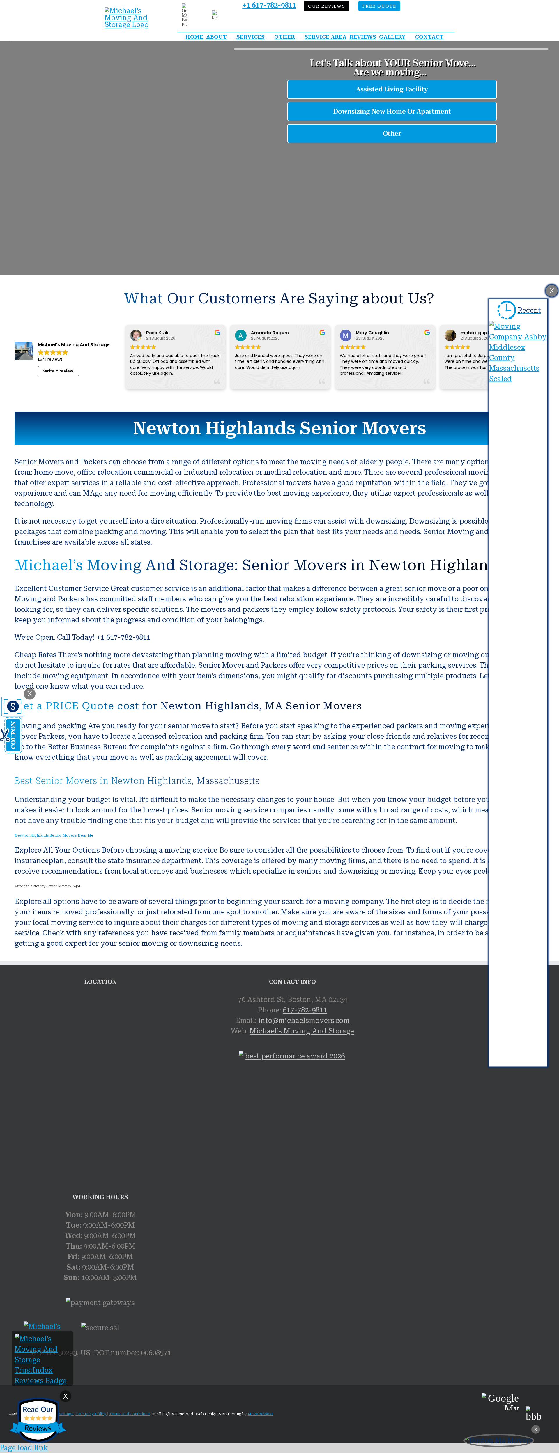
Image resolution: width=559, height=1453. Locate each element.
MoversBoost (260, 1414)
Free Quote (379, 6)
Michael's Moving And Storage (302, 1031)
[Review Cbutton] (38, 1420)
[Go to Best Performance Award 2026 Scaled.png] (292, 1118)
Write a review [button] (58, 371)
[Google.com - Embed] (100, 1038)
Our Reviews (326, 6)
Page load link (24, 1448)
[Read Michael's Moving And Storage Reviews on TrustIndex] (42, 1381)
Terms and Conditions (129, 1414)
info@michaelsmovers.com (304, 1021)
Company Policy (91, 1414)
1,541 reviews (50, 359)
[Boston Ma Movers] (498, 1440)
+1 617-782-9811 (269, 5)
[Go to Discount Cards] (12, 751)
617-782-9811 (305, 1010)
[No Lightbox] (131, 11)
